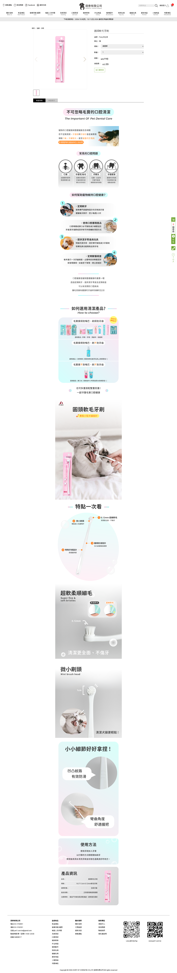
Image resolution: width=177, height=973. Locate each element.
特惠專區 (167, 13)
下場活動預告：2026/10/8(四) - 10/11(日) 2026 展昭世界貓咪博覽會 (88, 19)
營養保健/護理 (35, 13)
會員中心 (101, 924)
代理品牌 (78, 927)
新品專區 (21, 13)
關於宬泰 (9, 13)
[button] (84, 59)
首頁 (33, 28)
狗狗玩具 (121, 13)
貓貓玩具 (133, 13)
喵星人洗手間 (50, 13)
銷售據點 (8, 5)
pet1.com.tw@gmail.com (23, 931)
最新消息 (43, 5)
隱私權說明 (102, 934)
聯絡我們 (101, 931)
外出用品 (97, 13)
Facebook (31, 5)
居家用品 (144, 13)
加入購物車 (100, 70)
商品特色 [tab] (39, 101)
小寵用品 (156, 13)
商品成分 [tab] (51, 101)
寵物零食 (86, 13)
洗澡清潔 (63, 13)
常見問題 (20, 5)
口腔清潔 (74, 13)
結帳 (173, 240)
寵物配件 (109, 13)
